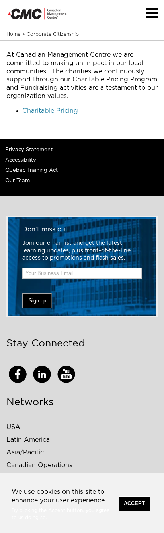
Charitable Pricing (50, 111)
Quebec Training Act (31, 170)
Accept (134, 503)
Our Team (17, 180)
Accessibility (20, 160)
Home (13, 34)
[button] (152, 13)
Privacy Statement (29, 149)
